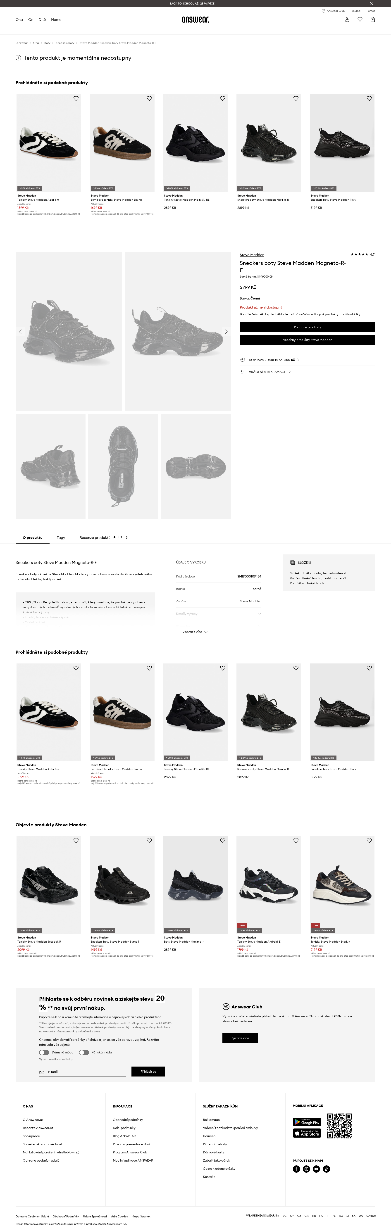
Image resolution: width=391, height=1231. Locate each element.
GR (307, 1215)
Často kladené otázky (219, 1169)
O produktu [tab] (32, 537)
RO (341, 1215)
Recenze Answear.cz (38, 1128)
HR (314, 1215)
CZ (299, 1215)
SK (353, 1215)
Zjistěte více (240, 1038)
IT (328, 1215)
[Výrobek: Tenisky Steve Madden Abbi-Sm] (49, 143)
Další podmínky (124, 1128)
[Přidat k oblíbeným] (76, 98)
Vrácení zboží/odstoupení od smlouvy (230, 1128)
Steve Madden (252, 254)
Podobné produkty (307, 327)
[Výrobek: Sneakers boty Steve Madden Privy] (342, 143)
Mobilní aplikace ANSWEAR (133, 1160)
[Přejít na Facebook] (296, 1169)
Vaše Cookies (119, 1216)
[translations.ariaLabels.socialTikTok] (326, 1169)
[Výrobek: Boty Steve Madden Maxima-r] (195, 885)
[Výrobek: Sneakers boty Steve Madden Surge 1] (122, 885)
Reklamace (211, 1120)
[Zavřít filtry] (371, 3)
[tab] (103, 537)
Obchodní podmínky (128, 1120)
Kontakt (209, 1177)
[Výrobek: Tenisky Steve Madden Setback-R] (49, 885)
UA (361, 1215)
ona (19, 19)
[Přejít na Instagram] (306, 1169)
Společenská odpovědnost (42, 1144)
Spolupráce (31, 1136)
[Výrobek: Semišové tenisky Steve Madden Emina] (122, 143)
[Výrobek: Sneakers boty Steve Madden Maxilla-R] (268, 143)
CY (292, 1215)
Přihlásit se (148, 1071)
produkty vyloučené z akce (82, 1031)
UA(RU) (371, 1215)
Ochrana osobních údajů (41, 1160)
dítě (42, 19)
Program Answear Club (130, 1152)
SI (347, 1215)
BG (285, 1215)
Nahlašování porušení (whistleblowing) (51, 1152)
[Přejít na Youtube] (316, 1169)
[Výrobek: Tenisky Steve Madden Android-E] (268, 885)
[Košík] (372, 19)
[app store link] (307, 1132)
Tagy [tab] (61, 537)
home (56, 19)
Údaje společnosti (95, 1216)
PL (334, 1215)
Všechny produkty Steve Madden (307, 340)
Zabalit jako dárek (216, 1160)
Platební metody (215, 1144)
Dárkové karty (213, 1152)
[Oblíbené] (360, 19)
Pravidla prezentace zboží (132, 1144)
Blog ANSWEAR (124, 1136)
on (30, 19)
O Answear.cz (33, 1120)
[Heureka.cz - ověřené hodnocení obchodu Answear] (299, 1187)
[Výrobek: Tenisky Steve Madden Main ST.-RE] (195, 143)
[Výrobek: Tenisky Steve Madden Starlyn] (342, 885)
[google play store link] (307, 1122)
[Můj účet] (347, 19)
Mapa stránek (141, 1216)
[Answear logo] (195, 19)
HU (321, 1215)
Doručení (209, 1136)
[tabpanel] (195, 590)
